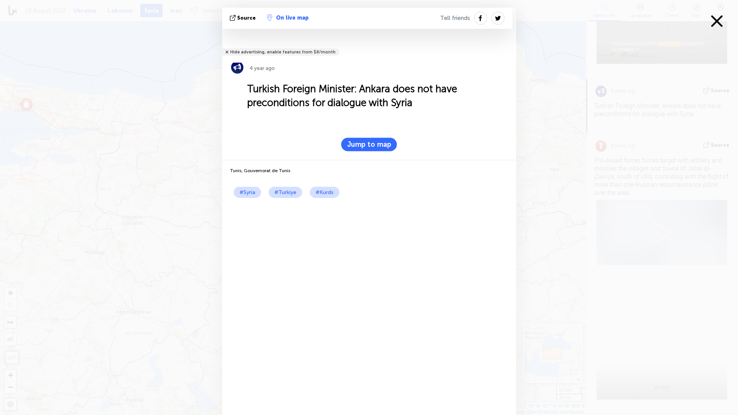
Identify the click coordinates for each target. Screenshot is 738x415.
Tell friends (455, 18)
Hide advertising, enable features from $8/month (283, 52)
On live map (292, 18)
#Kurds (325, 192)
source (246, 18)
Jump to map (369, 144)
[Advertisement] (369, 255)
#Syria (247, 192)
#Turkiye (285, 192)
